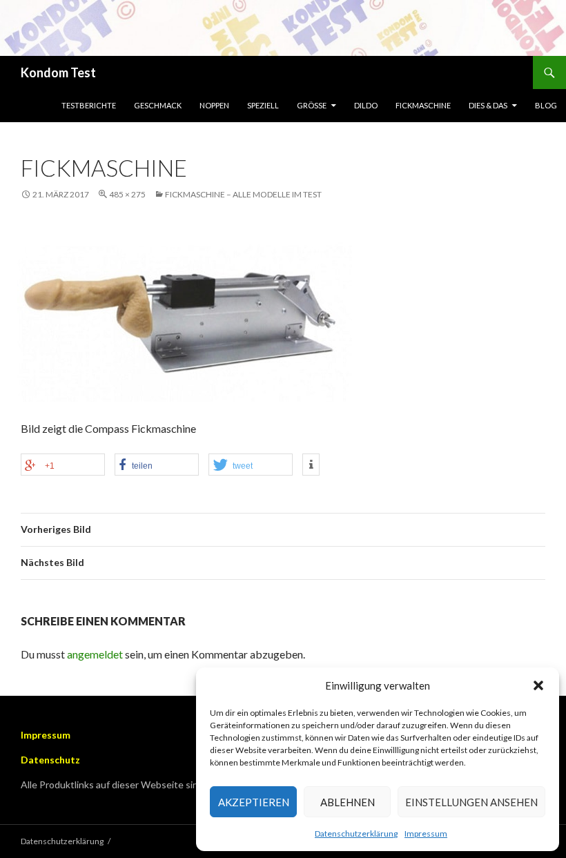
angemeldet (95, 654)
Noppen (214, 105)
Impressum (425, 833)
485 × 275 (127, 194)
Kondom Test (58, 72)
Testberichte (88, 105)
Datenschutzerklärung (356, 833)
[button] (538, 685)
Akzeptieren (253, 802)
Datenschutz (50, 760)
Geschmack (158, 105)
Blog (546, 105)
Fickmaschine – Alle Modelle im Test (243, 194)
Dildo (366, 105)
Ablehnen (347, 802)
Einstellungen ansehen (471, 802)
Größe (311, 105)
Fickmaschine (423, 105)
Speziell (263, 105)
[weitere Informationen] (311, 464)
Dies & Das (488, 105)
